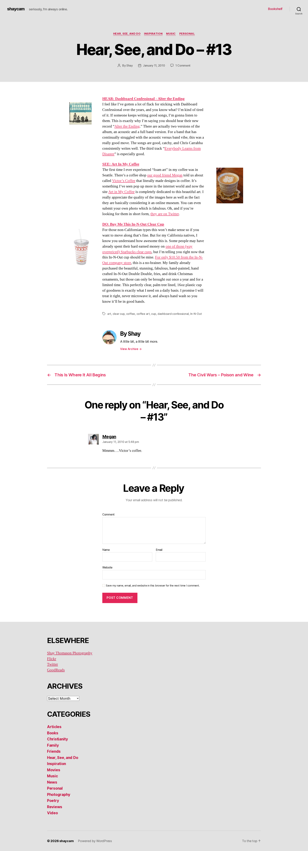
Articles (54, 727)
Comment (108, 514)
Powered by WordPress (95, 841)
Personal (187, 33)
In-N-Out (196, 314)
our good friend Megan (165, 175)
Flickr (51, 658)
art (109, 314)
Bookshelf (275, 9)
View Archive (131, 349)
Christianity (57, 739)
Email (159, 550)
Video (52, 813)
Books (52, 733)
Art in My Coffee (121, 191)
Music (171, 33)
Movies (53, 770)
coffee (130, 314)
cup (153, 314)
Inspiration (153, 33)
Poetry (53, 800)
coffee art (143, 314)
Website (107, 567)
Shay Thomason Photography (69, 653)
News (52, 782)
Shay (129, 65)
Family (53, 745)
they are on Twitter (164, 214)
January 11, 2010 (154, 65)
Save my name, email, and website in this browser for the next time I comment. (153, 585)
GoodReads (56, 670)
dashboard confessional (173, 314)
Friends (54, 751)
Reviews (54, 807)
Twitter (52, 664)
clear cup (119, 314)
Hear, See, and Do (126, 33)
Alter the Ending (127, 126)
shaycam (16, 9)
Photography (58, 794)
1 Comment (183, 65)
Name (106, 550)
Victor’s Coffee (123, 180)
